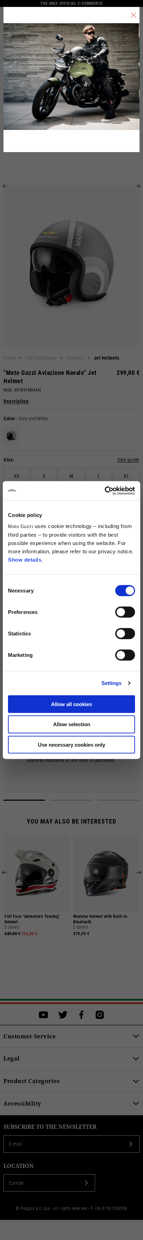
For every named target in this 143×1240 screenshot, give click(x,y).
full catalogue (41, 358)
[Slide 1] (24, 800)
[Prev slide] (5, 186)
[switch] (125, 611)
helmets (75, 358)
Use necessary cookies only (71, 745)
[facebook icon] (81, 1015)
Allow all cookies (71, 704)
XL (126, 476)
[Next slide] (138, 186)
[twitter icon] (63, 1015)
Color (9, 418)
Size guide (128, 460)
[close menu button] (133, 15)
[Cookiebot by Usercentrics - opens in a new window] (104, 490)
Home (9, 358)
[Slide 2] (71, 800)
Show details (24, 559)
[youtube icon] (43, 1015)
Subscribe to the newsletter (49, 1127)
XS (16, 476)
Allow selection (71, 724)
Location (18, 1166)
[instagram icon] (99, 1015)
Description (16, 401)
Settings (111, 683)
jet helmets (106, 358)
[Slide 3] (119, 800)
